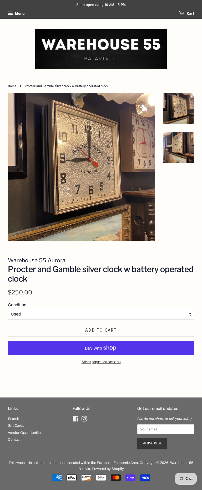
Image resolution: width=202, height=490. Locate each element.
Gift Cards (16, 426)
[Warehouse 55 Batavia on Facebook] (76, 420)
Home (12, 86)
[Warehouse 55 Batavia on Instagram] (84, 420)
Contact (14, 440)
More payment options (101, 362)
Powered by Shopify (108, 469)
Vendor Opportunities (25, 433)
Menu (19, 14)
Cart (190, 13)
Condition (17, 305)
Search (13, 419)
